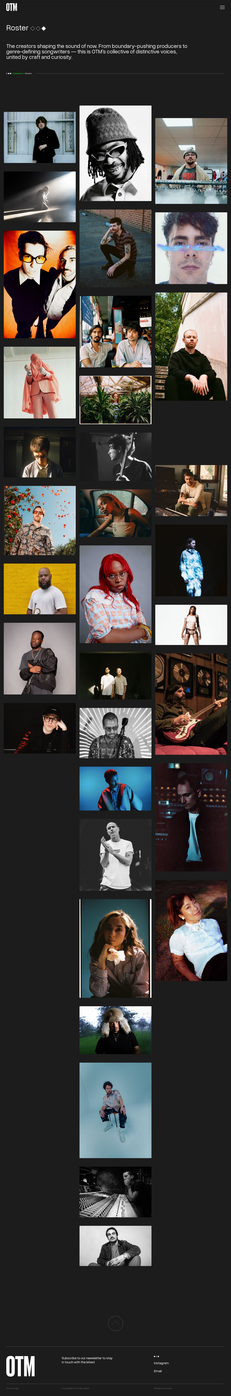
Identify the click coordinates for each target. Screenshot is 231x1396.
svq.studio (167, 1388)
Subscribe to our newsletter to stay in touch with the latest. (87, 1360)
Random (28, 73)
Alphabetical (18, 73)
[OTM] (11, 7)
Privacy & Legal (12, 1388)
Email (158, 1371)
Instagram (161, 1363)
